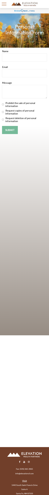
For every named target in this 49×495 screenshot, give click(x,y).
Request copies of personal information (19, 112)
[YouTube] (24, 462)
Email (5, 66)
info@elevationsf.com (24, 473)
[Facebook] (20, 462)
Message (7, 82)
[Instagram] (29, 462)
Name (5, 51)
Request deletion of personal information (20, 120)
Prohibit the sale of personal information (20, 104)
